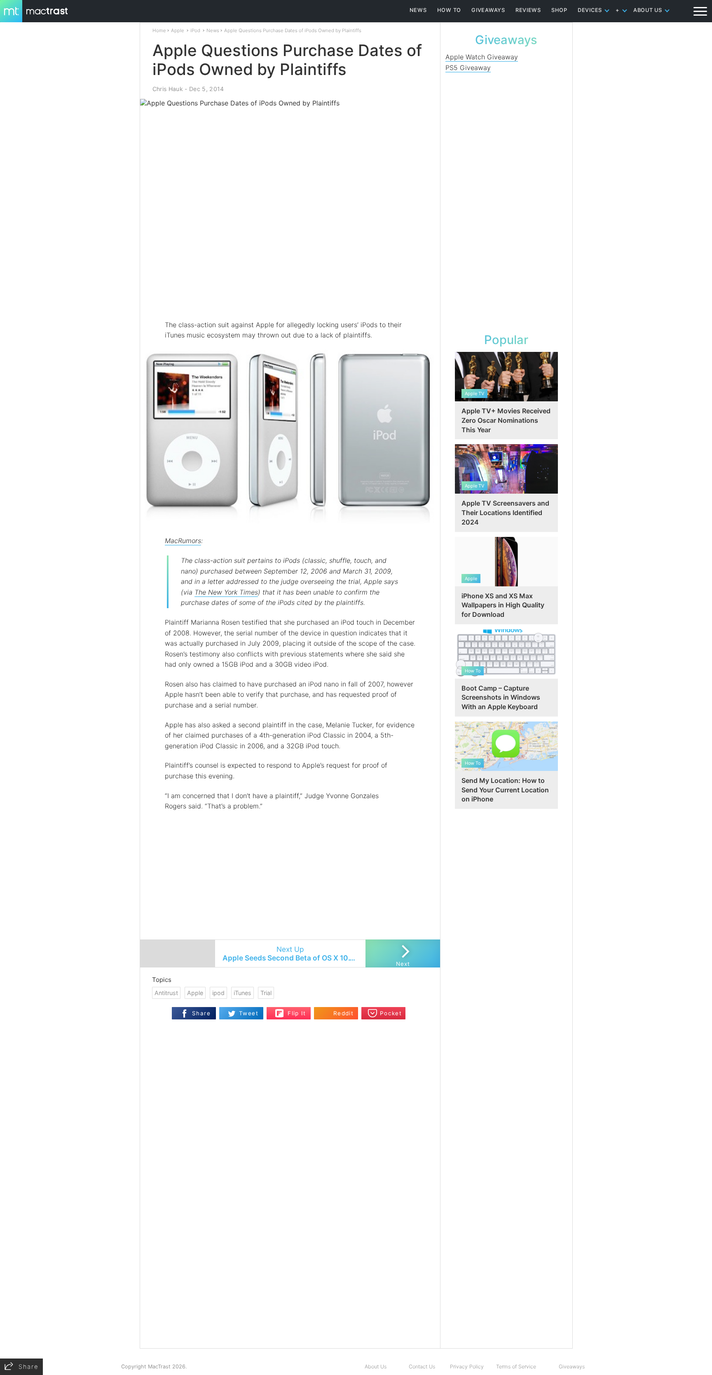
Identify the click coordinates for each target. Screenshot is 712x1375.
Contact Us (422, 1366)
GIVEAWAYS (488, 10)
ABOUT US (647, 10)
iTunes (242, 992)
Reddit (343, 1013)
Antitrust (166, 992)
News (212, 30)
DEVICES (590, 10)
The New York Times (226, 592)
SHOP (559, 10)
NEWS (418, 10)
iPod (195, 30)
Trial (266, 992)
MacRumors (183, 540)
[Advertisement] (290, 295)
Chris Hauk (167, 88)
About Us (375, 1366)
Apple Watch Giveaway (481, 57)
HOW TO (449, 10)
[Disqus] (290, 1242)
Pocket (391, 1013)
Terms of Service (516, 1366)
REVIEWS (528, 10)
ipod (218, 992)
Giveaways (572, 1366)
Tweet (248, 1013)
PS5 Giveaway (468, 67)
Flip (279, 1010)
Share (201, 1013)
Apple (177, 30)
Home (159, 30)
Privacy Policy (467, 1366)
